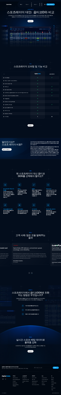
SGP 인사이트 (44, 381)
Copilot (14, 381)
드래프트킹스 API (25, 379)
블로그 (52, 379)
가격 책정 (31, 4)
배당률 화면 (7, 98)
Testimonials (53, 382)
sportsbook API (34, 17)
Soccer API (34, 377)
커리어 (52, 381)
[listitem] (30, 254)
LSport (43, 382)
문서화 (52, 377)
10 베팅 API (24, 377)
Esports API (34, 382)
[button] (21, 4)
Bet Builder (15, 382)
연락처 (39, 4)
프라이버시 (53, 388)
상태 (52, 386)
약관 (52, 389)
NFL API (33, 379)
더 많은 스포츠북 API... (25, 382)
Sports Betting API (16, 379)
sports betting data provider (39, 153)
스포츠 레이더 (44, 377)
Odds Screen (15, 377)
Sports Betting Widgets (15, 385)
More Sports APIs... (35, 384)
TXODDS (43, 384)
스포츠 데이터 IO (45, 379)
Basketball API (35, 381)
